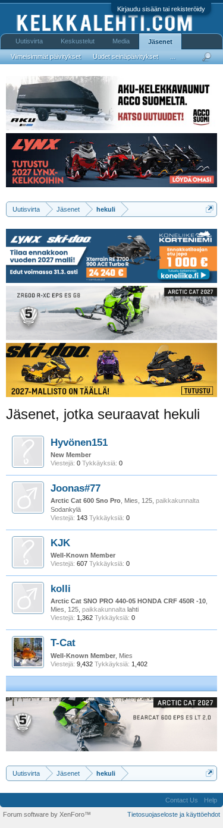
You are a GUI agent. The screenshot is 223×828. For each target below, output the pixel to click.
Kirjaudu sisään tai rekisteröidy (161, 8)
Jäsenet (160, 41)
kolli (61, 588)
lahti (133, 609)
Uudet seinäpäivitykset (125, 56)
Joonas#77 (75, 488)
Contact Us (181, 800)
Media (121, 41)
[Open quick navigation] (209, 209)
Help (210, 800)
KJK (60, 543)
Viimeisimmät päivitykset (46, 56)
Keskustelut (78, 41)
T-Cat (63, 642)
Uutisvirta (29, 41)
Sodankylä (66, 509)
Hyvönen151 (79, 442)
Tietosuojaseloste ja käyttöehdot (173, 814)
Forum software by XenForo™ (47, 814)
